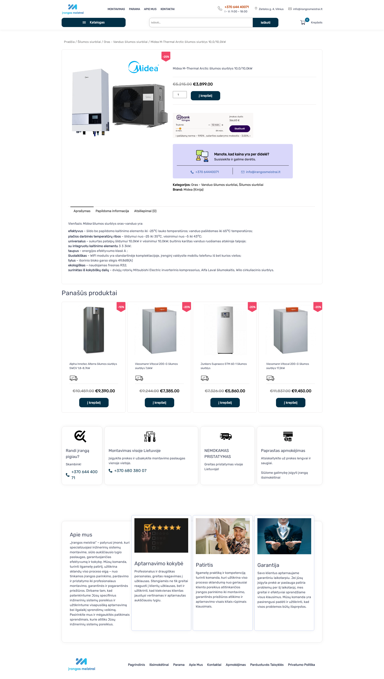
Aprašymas (82, 211)
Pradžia (69, 42)
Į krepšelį (205, 96)
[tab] (82, 211)
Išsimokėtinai (159, 665)
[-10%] (93, 354)
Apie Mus (150, 9)
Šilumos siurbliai (89, 42)
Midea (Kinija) (193, 189)
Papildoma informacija (112, 211)
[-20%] (159, 354)
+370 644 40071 (237, 7)
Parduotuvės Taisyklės (267, 665)
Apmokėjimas (236, 665)
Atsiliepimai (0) (145, 211)
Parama (134, 9)
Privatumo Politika (301, 665)
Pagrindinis (136, 665)
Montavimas (116, 9)
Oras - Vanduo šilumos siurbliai (126, 42)
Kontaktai (168, 9)
